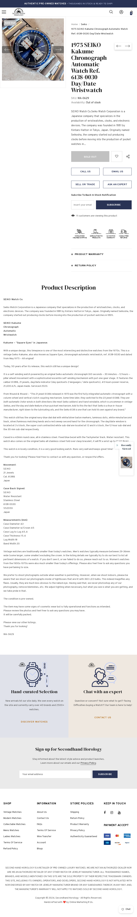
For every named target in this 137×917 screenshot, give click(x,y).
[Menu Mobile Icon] (4, 12)
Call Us (85, 171)
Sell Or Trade (85, 184)
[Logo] (18, 12)
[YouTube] (121, 812)
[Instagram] (113, 812)
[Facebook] (107, 812)
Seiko (84, 24)
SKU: (74, 98)
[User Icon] (121, 12)
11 (77, 215)
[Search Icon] (111, 12)
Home (74, 24)
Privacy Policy (88, 763)
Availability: (78, 102)
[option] (33, 49)
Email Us (117, 171)
